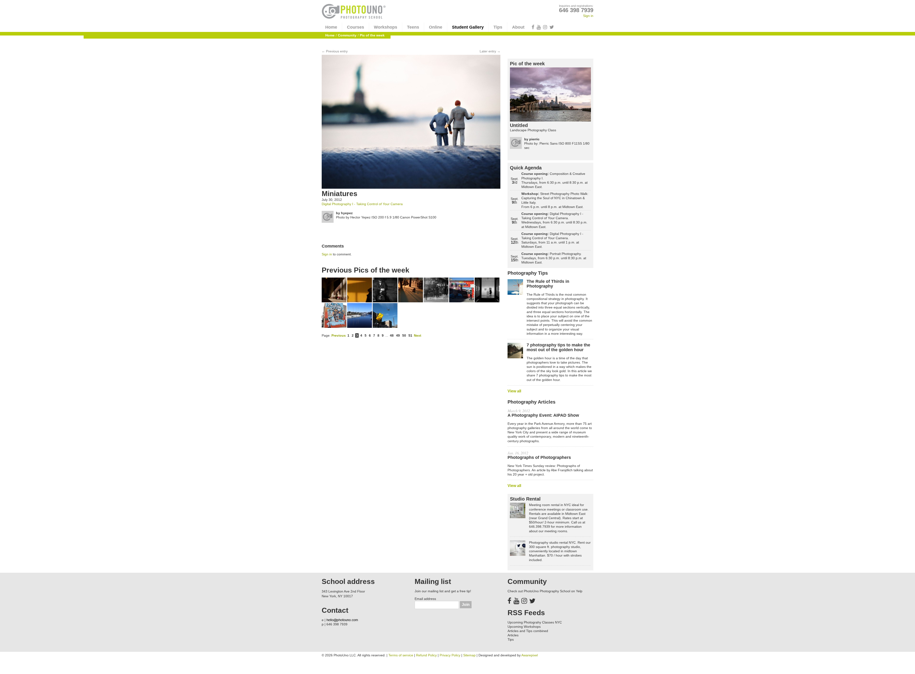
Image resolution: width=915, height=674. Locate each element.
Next (417, 335)
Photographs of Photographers (539, 457)
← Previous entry (335, 51)
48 (392, 335)
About (518, 27)
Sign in (588, 16)
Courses (355, 27)
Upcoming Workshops (524, 626)
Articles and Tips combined (528, 631)
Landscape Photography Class (533, 130)
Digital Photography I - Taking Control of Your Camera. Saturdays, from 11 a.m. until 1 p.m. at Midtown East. (552, 240)
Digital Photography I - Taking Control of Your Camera (362, 204)
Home (331, 27)
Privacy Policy (450, 655)
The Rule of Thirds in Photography (548, 284)
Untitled (519, 125)
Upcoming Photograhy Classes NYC (535, 622)
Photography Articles (531, 402)
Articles (513, 635)
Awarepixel (529, 655)
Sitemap (469, 655)
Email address (425, 599)
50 (404, 335)
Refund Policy (426, 655)
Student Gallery (468, 27)
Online (435, 27)
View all (514, 391)
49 (398, 335)
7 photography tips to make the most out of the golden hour (558, 347)
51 (410, 335)
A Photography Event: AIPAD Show (543, 415)
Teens (413, 27)
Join (466, 605)
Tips (497, 27)
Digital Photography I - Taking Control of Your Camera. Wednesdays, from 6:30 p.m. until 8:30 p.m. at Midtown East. (554, 220)
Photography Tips (528, 273)
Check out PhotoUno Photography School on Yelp (545, 591)
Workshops (385, 27)
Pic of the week (527, 63)
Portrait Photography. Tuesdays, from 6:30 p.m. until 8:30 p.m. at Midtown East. (553, 258)
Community (347, 35)
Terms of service (400, 655)
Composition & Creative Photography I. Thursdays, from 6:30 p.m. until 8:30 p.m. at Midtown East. (554, 180)
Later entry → (490, 51)
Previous (338, 335)
